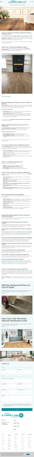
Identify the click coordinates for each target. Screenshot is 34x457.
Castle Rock (15, 263)
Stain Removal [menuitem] (15, 437)
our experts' (13, 49)
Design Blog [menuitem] (9, 449)
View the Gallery (6, 96)
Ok (27, 454)
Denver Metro (23, 260)
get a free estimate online (15, 41)
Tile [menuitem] (2, 445)
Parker (18, 263)
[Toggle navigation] (1, 1)
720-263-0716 (4, 423)
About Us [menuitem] (22, 436)
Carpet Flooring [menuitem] (29, 437)
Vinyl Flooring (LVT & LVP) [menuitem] (30, 440)
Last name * (19, 369)
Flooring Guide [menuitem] (15, 442)
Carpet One (3, 15)
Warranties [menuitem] (16, 447)
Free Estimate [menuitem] (3, 448)
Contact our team (26, 139)
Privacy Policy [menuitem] (22, 449)
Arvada (13, 261)
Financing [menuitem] (3, 449)
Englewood (10, 261)
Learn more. (22, 455)
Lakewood (17, 261)
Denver (6, 119)
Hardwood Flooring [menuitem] (29, 443)
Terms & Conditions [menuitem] (23, 446)
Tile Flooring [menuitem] (30, 447)
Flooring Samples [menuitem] (9, 441)
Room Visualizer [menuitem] (9, 438)
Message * (3, 395)
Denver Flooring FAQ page (19, 217)
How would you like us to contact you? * (8, 378)
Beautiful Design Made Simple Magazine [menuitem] (9, 445)
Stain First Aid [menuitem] (16, 440)
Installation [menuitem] (16, 449)
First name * (3, 369)
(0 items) (32, 1)
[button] (29, 2)
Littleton (21, 261)
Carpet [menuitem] (3, 442)
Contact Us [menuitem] (22, 444)
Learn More (3, 293)
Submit (17, 409)
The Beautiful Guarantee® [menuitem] (16, 445)
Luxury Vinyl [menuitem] (3, 439)
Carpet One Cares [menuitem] (23, 441)
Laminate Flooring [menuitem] (29, 445)
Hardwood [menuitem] (3, 440)
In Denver (18, 128)
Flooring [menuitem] (3, 436)
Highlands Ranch (5, 261)
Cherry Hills (5, 263)
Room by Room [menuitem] (22, 439)
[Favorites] (31, 2)
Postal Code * (4, 389)
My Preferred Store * (21, 389)
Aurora (6, 262)
